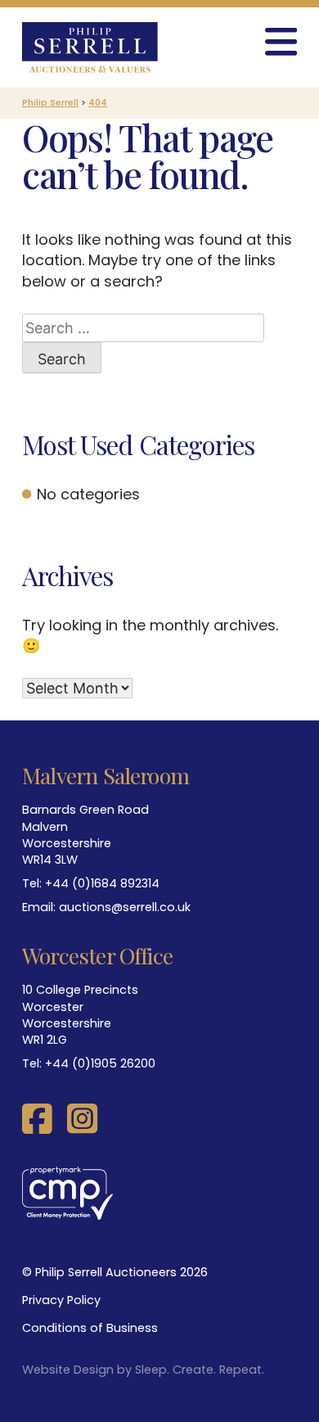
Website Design (68, 1369)
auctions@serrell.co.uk (125, 907)
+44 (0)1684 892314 (102, 883)
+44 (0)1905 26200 (100, 1063)
